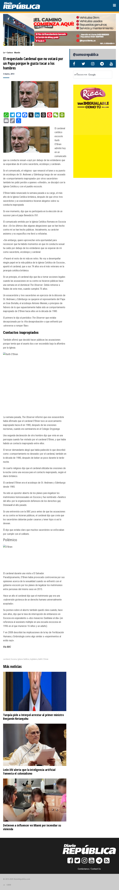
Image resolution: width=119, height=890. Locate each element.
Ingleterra (33, 659)
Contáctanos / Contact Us (89, 869)
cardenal (6, 659)
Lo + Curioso (8, 52)
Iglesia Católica (23, 659)
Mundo (17, 52)
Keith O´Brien (43, 659)
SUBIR (9, 884)
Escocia (14, 659)
